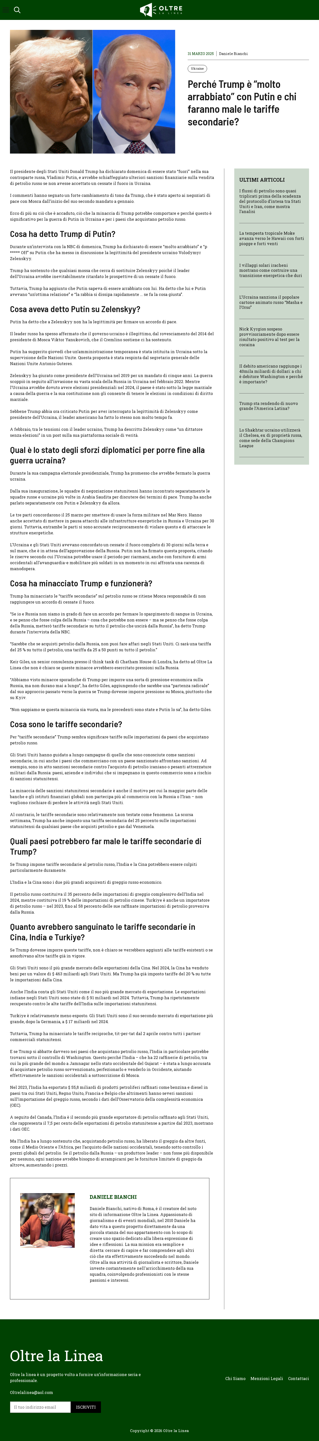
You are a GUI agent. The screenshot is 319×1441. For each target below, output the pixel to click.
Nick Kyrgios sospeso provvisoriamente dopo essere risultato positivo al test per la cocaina (269, 337)
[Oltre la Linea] (162, 10)
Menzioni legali (266, 1378)
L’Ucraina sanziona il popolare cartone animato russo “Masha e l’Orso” (271, 302)
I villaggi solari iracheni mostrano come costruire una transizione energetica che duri (270, 270)
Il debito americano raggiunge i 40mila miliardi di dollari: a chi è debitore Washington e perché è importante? (271, 374)
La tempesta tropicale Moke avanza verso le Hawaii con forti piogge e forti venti (271, 238)
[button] (17, 10)
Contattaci (298, 1378)
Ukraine (197, 68)
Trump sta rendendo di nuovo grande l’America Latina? (268, 406)
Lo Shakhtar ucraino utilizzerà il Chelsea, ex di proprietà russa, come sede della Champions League (270, 438)
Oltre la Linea (176, 1430)
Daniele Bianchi (233, 53)
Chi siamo (235, 1378)
